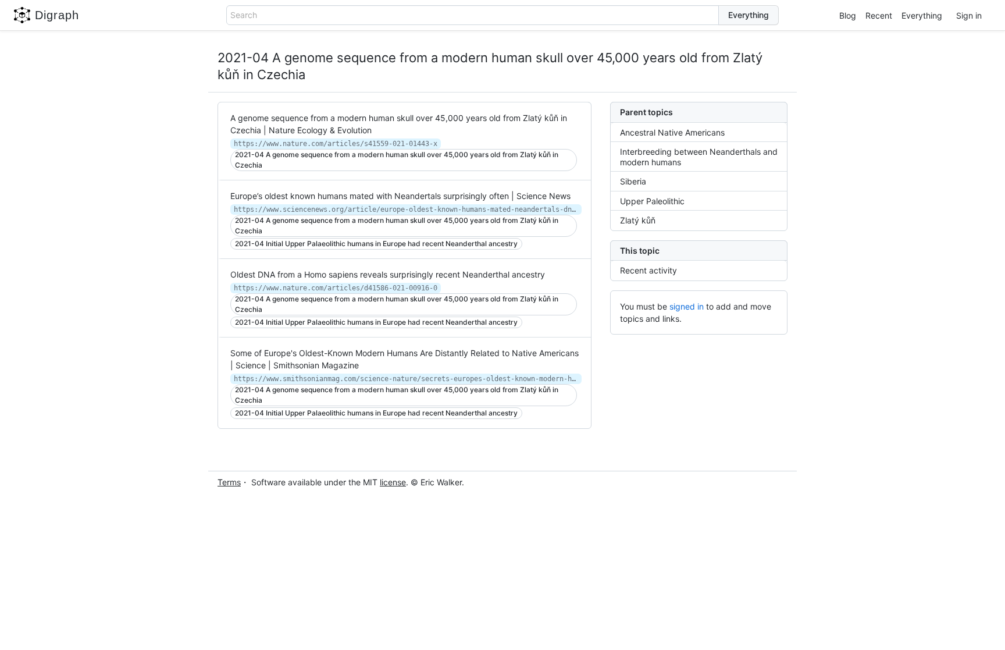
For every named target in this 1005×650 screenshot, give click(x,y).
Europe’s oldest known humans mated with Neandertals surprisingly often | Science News (400, 196)
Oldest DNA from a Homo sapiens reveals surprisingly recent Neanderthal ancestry (387, 274)
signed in (686, 306)
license (393, 482)
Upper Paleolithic (652, 201)
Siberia (633, 181)
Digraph (57, 15)
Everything (921, 15)
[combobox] (472, 15)
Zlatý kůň (637, 220)
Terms (229, 482)
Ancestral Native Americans (672, 132)
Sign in (969, 15)
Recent (878, 15)
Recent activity (648, 270)
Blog (847, 15)
